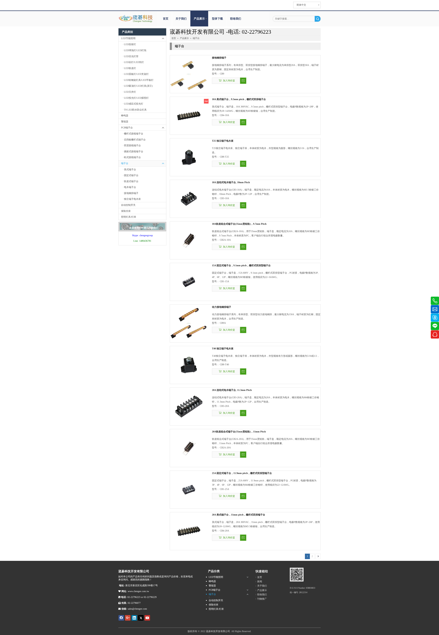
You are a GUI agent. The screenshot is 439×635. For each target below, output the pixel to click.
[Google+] (127, 618)
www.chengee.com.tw (138, 591)
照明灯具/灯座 (128, 217)
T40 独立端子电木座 (222, 348)
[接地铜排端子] (189, 74)
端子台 (124, 163)
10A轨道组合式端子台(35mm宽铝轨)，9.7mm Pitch (239, 224)
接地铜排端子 (219, 57)
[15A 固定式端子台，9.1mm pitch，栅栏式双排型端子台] (189, 281)
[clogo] (135, 19)
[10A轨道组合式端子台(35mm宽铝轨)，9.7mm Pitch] (189, 240)
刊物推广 (262, 599)
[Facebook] (121, 618)
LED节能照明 (128, 38)
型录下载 (217, 18)
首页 (165, 18)
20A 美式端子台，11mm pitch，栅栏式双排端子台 (238, 514)
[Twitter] (141, 618)
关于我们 (181, 18)
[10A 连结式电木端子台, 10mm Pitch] (189, 198)
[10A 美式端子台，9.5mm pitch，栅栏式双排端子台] (189, 115)
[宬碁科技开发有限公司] (297, 574)
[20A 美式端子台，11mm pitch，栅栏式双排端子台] (189, 531)
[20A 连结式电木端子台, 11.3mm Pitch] (189, 406)
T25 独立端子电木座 (222, 141)
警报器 (124, 121)
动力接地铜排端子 (221, 307)
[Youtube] (147, 618)
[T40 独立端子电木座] (189, 364)
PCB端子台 (127, 127)
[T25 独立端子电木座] (189, 157)
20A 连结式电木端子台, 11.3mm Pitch (232, 390)
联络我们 (235, 18)
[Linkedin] (134, 618)
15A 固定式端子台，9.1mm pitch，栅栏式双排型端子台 (241, 265)
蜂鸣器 (124, 115)
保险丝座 (126, 211)
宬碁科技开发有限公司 (218, 631)
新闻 (259, 581)
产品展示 (199, 18)
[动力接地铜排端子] (189, 323)
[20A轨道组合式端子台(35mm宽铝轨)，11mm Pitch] (189, 448)
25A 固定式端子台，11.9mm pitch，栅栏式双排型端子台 (242, 473)
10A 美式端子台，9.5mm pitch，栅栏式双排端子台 (239, 99)
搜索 (318, 19)
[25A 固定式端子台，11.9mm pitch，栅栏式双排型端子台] (189, 489)
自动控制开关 (128, 205)
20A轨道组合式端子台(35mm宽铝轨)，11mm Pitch (239, 431)
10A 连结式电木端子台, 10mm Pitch (231, 182)
